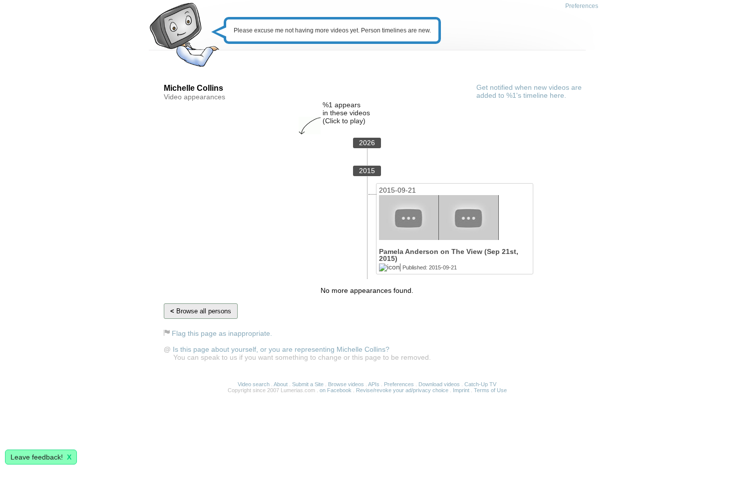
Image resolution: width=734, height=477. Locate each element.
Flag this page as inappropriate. (222, 333)
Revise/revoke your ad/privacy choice (402, 390)
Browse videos (346, 384)
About (281, 384)
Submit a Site (308, 384)
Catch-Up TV (480, 384)
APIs (373, 384)
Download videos (439, 384)
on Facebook (336, 390)
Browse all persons (200, 311)
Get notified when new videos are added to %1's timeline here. (529, 91)
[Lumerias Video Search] (184, 35)
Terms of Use (490, 390)
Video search (254, 384)
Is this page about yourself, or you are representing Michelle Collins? (281, 349)
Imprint (461, 390)
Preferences (581, 5)
